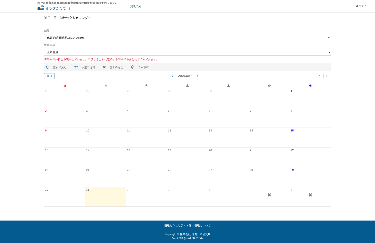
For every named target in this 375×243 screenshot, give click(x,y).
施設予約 (135, 6)
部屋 (47, 30)
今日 (49, 76)
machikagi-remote (54, 8)
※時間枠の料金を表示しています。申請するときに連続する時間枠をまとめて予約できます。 (101, 59)
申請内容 (49, 44)
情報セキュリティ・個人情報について (187, 225)
